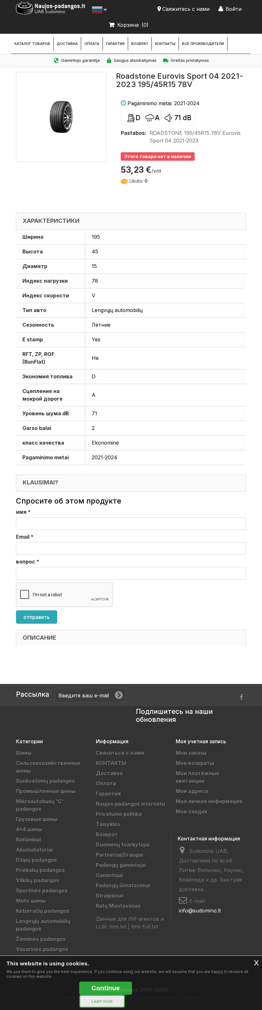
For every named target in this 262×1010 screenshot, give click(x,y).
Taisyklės (108, 824)
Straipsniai (109, 895)
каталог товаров (32, 43)
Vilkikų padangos (37, 880)
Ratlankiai (28, 839)
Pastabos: (133, 133)
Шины (24, 753)
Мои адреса (192, 791)
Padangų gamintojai (121, 865)
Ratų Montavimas (118, 906)
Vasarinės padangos (42, 949)
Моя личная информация (209, 801)
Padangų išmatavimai (123, 885)
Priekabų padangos (40, 870)
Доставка (67, 43)
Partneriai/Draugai (119, 855)
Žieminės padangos (41, 939)
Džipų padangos (36, 860)
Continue (105, 988)
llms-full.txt (144, 926)
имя (23, 512)
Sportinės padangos (41, 890)
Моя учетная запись (201, 741)
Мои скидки (191, 811)
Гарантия (115, 43)
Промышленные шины (45, 791)
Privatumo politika (119, 814)
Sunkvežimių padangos (45, 781)
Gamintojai (109, 875)
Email (25, 537)
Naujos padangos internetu (130, 804)
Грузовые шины (37, 819)
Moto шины (31, 900)
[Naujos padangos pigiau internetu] (51, 8)
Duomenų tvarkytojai (123, 844)
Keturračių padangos (42, 911)
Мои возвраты (195, 763)
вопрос (27, 561)
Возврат (139, 43)
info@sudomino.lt (200, 910)
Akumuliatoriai (34, 850)
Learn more (102, 1001)
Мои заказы (191, 753)
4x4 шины (29, 829)
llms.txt (117, 926)
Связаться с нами (120, 753)
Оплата (91, 43)
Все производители (203, 43)
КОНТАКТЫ (165, 43)
